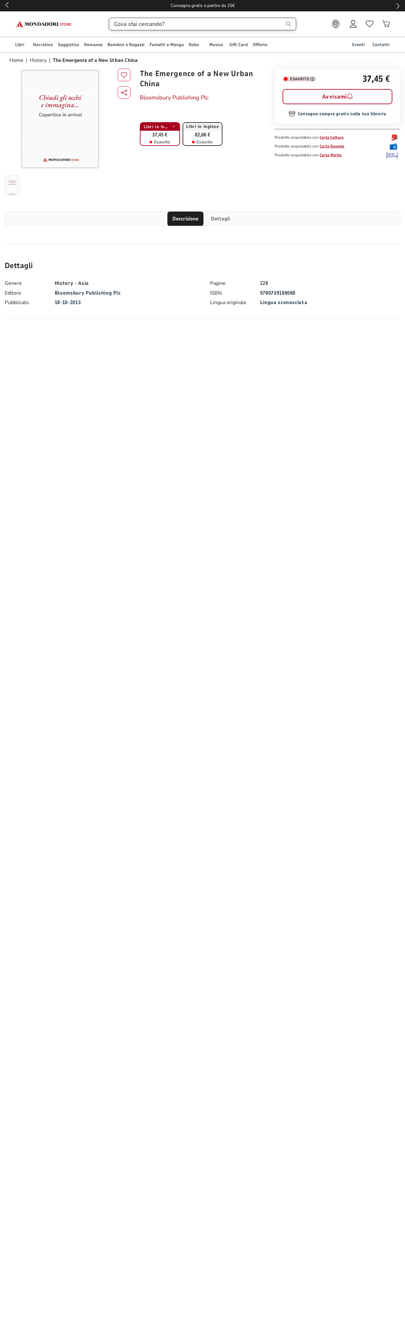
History (38, 60)
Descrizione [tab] (185, 218)
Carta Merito (331, 155)
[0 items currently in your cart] (386, 24)
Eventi (358, 45)
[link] (336, 24)
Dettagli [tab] (220, 218)
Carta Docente (332, 146)
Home (17, 60)
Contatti (380, 45)
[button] (124, 92)
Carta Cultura (332, 137)
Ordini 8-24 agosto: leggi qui (202, 6)
